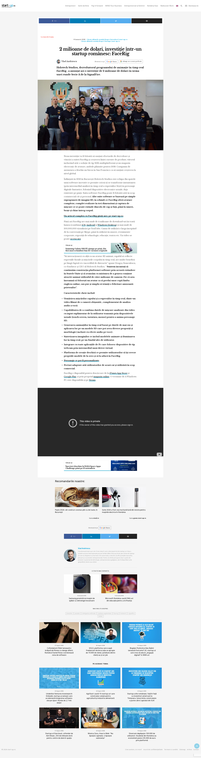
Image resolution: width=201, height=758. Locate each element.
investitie (69, 613)
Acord (153, 749)
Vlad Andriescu (69, 61)
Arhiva (189, 749)
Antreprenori (70, 6)
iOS (84, 225)
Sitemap (182, 749)
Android (90, 225)
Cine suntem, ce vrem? (133, 749)
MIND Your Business (113, 6)
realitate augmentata (104, 613)
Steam (92, 380)
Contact (196, 749)
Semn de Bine (83, 6)
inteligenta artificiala (88, 613)
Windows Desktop (107, 225)
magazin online (101, 376)
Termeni (171, 749)
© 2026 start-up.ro (9, 749)
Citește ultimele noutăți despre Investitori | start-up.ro (107, 39)
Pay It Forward (97, 6)
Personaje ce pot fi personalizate (81, 360)
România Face (152, 6)
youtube (77, 613)
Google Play (70, 376)
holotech (123, 613)
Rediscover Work (167, 6)
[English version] (177, 5)
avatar (101, 616)
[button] (181, 5)
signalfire (131, 613)
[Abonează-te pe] (111, 61)
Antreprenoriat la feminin (134, 6)
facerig (116, 613)
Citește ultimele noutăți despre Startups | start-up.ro (100, 41)
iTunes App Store (118, 373)
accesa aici (75, 239)
